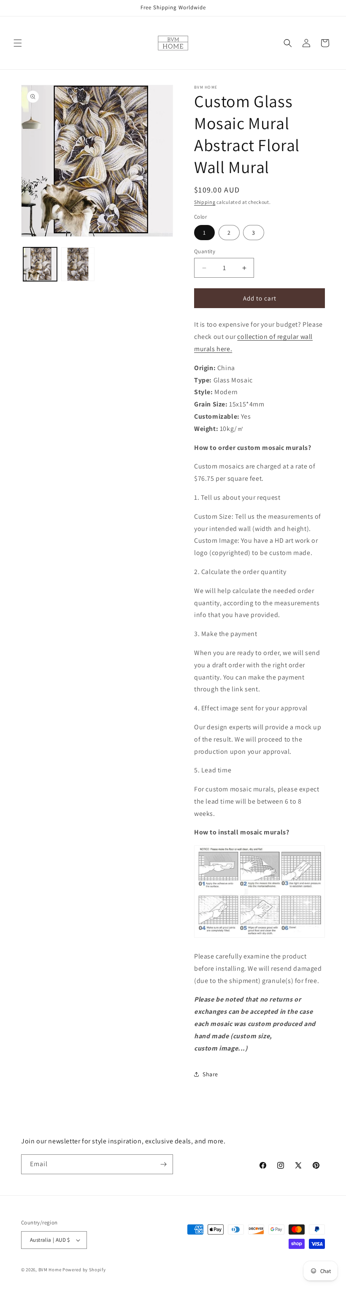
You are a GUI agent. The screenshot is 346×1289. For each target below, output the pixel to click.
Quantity (204, 251)
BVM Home (50, 1270)
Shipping (205, 202)
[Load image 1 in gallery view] (40, 264)
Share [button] (210, 1074)
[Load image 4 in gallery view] (78, 264)
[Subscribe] (163, 1164)
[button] (17, 43)
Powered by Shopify (84, 1270)
